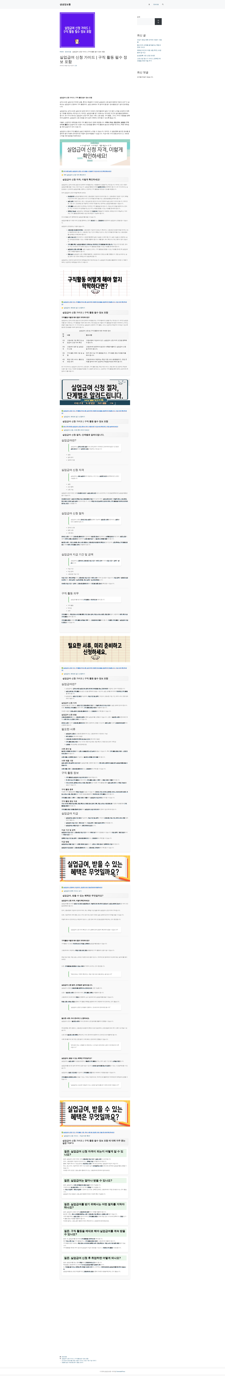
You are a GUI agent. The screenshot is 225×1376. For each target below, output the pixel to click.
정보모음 (156, 4)
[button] (162, 4)
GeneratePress (120, 1371)
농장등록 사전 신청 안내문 (146, 55)
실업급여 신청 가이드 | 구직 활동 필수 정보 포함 (75, 1358)
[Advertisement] (95, 82)
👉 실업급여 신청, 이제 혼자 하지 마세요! (75, 430)
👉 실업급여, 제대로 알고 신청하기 (73, 308)
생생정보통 (65, 4)
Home (62, 52)
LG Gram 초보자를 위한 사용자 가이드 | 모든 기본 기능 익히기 (79, 1360)
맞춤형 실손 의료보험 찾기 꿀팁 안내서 (72, 1362)
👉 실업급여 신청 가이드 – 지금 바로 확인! (76, 1136)
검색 (138, 17)
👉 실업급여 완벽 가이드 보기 (72, 891)
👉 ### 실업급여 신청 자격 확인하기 (74, 175)
